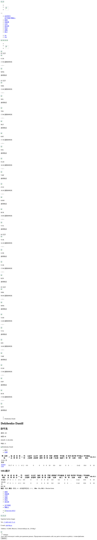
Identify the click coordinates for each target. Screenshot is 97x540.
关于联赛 (8, 18)
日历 (6, 24)
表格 (6, 30)
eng (6, 37)
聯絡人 (13, 18)
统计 (6, 32)
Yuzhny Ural (3, 465)
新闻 (6, 20)
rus (5, 35)
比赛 (6, 452)
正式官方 (8, 16)
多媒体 (7, 22)
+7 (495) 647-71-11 (9, 522)
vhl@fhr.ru (8, 525)
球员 (6, 28)
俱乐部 (7, 26)
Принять (4, 538)
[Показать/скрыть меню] (1, 13)
